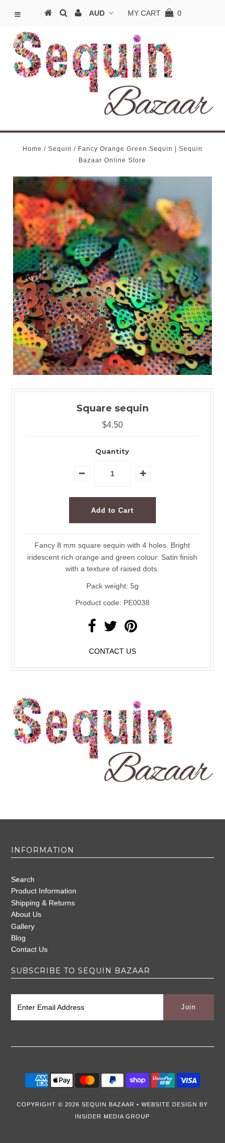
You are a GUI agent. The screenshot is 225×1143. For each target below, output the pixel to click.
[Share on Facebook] (92, 628)
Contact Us (29, 949)
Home (32, 148)
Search (23, 879)
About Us (26, 914)
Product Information (43, 891)
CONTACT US (112, 651)
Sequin (60, 148)
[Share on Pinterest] (131, 628)
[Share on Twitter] (110, 628)
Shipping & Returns (43, 903)
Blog (18, 938)
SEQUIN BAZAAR (108, 1104)
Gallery (23, 926)
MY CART (155, 13)
